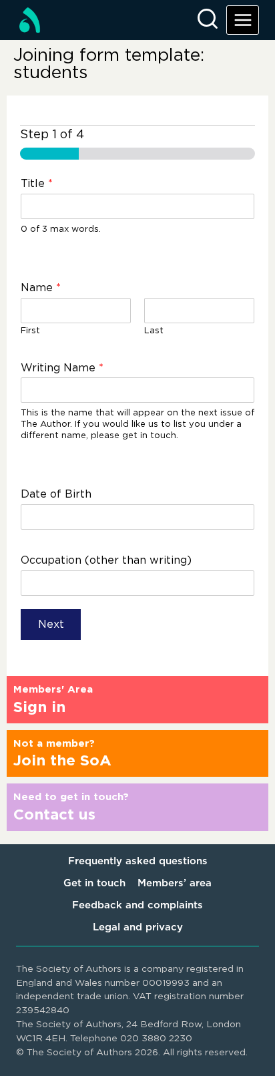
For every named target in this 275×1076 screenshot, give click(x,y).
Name (41, 288)
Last (154, 331)
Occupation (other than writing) (106, 560)
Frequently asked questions (138, 861)
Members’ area (175, 883)
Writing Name (62, 368)
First (30, 331)
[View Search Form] (208, 20)
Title (37, 183)
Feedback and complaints (137, 905)
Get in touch (94, 883)
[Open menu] (242, 19)
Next (51, 624)
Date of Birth (56, 494)
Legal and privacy (138, 927)
